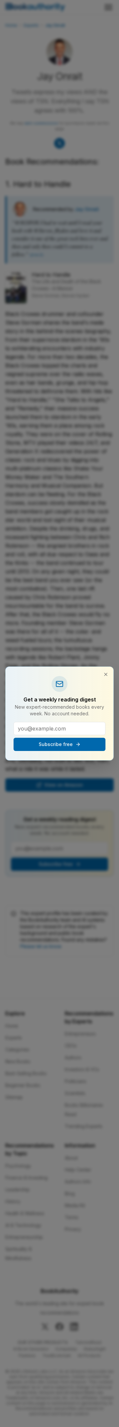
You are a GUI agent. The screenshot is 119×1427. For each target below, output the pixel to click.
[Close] (105, 674)
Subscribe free (56, 744)
